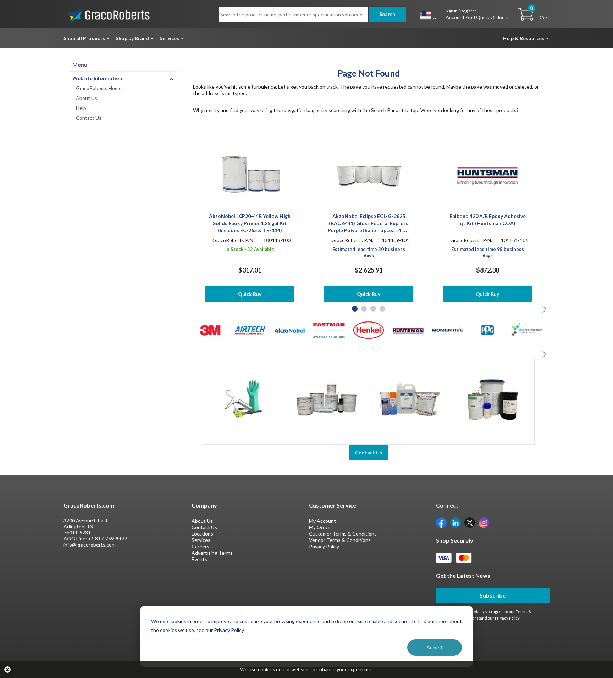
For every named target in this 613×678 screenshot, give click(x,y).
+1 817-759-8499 (107, 539)
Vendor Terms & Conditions (340, 540)
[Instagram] (484, 522)
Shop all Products (84, 38)
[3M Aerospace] (210, 329)
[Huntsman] (408, 329)
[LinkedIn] (455, 522)
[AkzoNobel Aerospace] (289, 329)
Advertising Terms (212, 553)
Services (169, 38)
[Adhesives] (326, 399)
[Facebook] (441, 522)
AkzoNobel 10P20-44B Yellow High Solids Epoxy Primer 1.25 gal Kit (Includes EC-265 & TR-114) (250, 223)
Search (387, 14)
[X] (469, 522)
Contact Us (88, 118)
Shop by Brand (132, 38)
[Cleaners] (409, 399)
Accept (434, 647)
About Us (86, 98)
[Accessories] (243, 399)
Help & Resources (523, 38)
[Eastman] (329, 329)
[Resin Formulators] (527, 329)
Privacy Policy (324, 546)
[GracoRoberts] (107, 14)
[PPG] (487, 329)
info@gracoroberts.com (89, 545)
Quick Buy (249, 294)
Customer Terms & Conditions (343, 534)
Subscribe (493, 595)
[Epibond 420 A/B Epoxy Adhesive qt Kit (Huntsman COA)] (487, 175)
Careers (200, 546)
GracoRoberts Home (99, 88)
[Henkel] (369, 329)
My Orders (321, 527)
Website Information (97, 78)
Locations (202, 534)
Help (81, 108)
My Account (322, 521)
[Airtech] (250, 329)
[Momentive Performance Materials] (448, 329)
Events (199, 559)
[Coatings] (492, 399)
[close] (7, 669)
